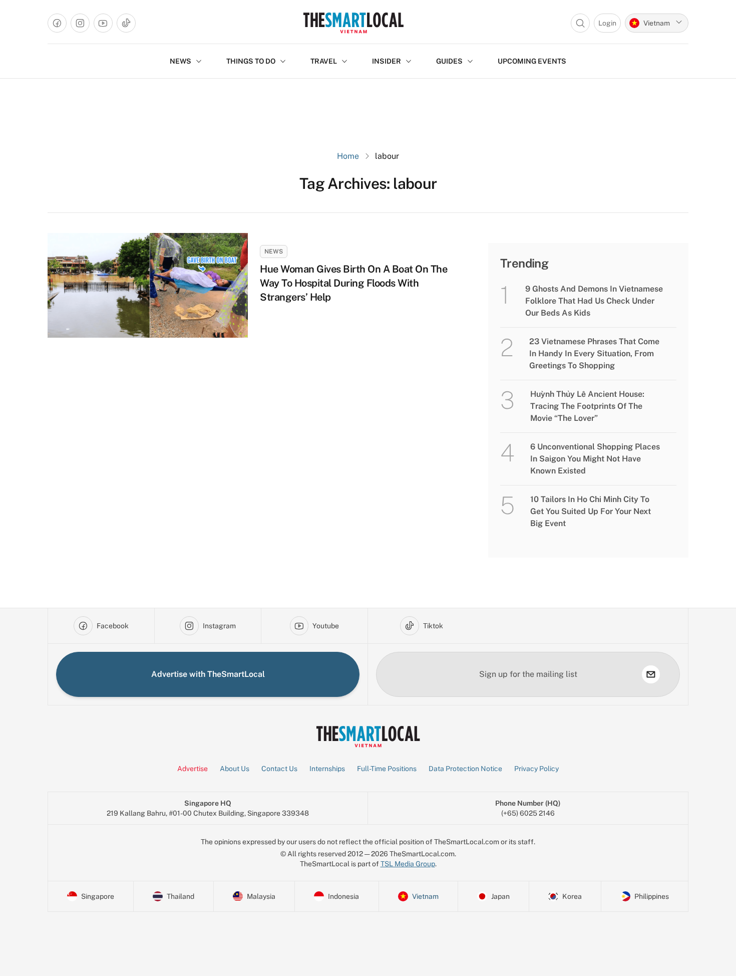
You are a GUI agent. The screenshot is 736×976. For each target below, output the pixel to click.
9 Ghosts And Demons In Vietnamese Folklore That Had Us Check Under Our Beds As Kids (594, 301)
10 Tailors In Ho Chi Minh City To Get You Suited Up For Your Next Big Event (590, 511)
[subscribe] (651, 674)
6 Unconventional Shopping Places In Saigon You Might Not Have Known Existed (595, 458)
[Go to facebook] (57, 23)
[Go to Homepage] (353, 23)
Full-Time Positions (387, 769)
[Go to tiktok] (126, 23)
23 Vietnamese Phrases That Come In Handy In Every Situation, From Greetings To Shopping (594, 353)
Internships (327, 769)
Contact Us (279, 769)
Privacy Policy (536, 769)
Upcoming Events (532, 61)
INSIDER (386, 61)
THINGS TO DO (250, 61)
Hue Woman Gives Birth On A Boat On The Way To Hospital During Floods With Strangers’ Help (353, 283)
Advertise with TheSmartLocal (208, 674)
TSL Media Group (408, 864)
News (273, 251)
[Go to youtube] (103, 23)
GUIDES (449, 61)
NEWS (180, 61)
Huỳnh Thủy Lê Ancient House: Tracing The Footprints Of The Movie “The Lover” (587, 406)
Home (348, 156)
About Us (234, 769)
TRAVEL (323, 61)
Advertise (192, 769)
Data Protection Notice (465, 769)
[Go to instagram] (80, 23)
